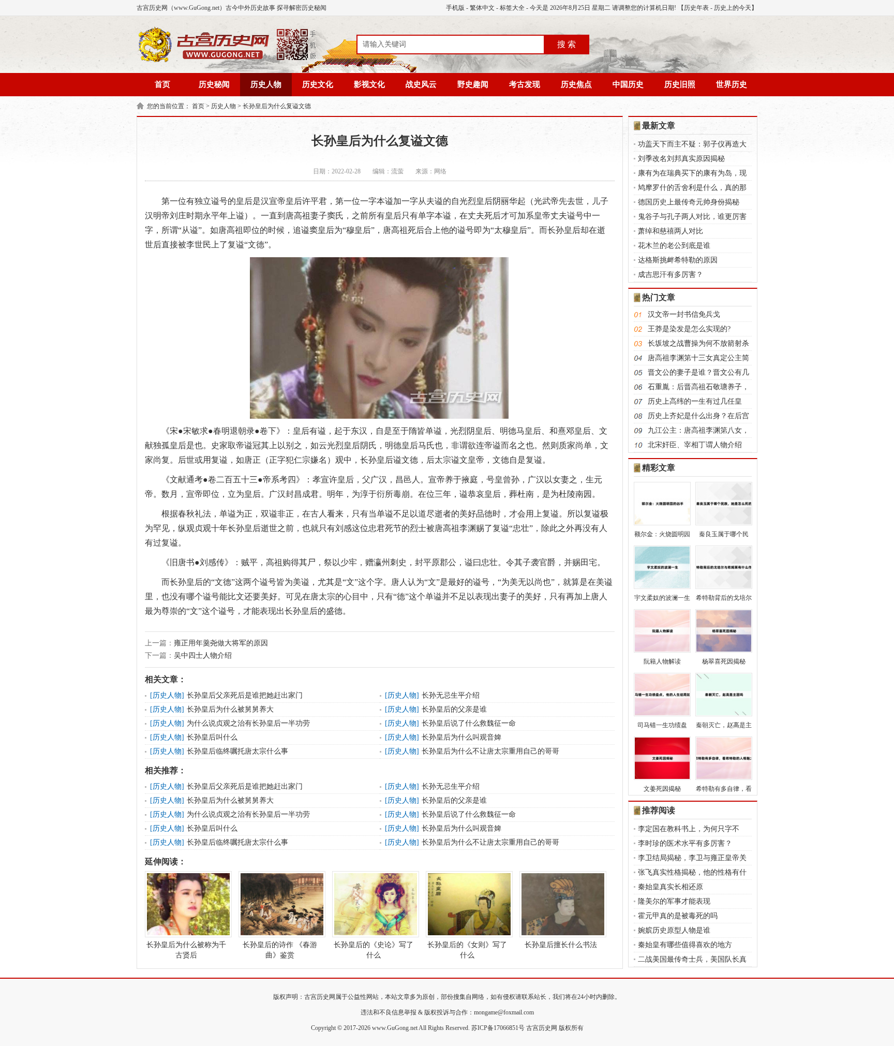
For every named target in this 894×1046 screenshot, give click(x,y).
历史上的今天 (732, 7)
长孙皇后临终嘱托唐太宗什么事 (237, 751)
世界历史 (731, 84)
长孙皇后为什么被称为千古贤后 (186, 950)
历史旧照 (679, 84)
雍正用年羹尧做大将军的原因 (221, 643)
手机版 (455, 7)
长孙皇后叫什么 (212, 737)
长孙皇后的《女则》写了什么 (467, 950)
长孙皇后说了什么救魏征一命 (469, 723)
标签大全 (512, 7)
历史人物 (265, 84)
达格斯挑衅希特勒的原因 (678, 260)
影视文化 (369, 84)
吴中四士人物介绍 (203, 655)
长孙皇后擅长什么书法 (561, 945)
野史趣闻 (472, 84)
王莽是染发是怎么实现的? (689, 329)
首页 (162, 84)
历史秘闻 (214, 84)
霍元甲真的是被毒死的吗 (678, 916)
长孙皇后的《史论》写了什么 (373, 950)
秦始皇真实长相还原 (670, 887)
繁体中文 (482, 7)
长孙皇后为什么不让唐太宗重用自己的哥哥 (490, 751)
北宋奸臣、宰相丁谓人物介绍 (695, 445)
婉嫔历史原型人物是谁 (674, 930)
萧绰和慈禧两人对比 (670, 231)
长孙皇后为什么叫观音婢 (461, 737)
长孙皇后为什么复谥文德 (277, 106)
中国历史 (628, 84)
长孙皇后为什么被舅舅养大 (230, 709)
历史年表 (696, 7)
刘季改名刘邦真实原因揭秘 (681, 159)
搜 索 (566, 44)
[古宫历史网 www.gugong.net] (227, 60)
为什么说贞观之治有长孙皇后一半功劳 (248, 723)
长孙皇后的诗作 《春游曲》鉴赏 (280, 950)
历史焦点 (576, 84)
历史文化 (317, 84)
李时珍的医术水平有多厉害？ (685, 843)
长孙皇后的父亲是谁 (454, 709)
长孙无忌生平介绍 (451, 695)
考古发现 (524, 84)
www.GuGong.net (395, 1028)
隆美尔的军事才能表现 (674, 901)
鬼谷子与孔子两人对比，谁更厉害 (692, 216)
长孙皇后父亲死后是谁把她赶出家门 (245, 695)
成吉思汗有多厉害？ (670, 274)
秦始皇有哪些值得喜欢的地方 (685, 945)
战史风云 (421, 84)
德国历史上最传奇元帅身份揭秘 (688, 202)
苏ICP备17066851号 (498, 1028)
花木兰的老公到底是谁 (674, 245)
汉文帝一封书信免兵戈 (684, 314)
